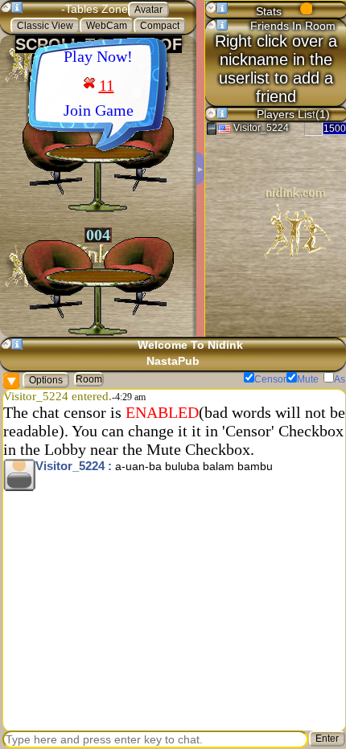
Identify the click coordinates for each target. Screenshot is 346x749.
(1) (322, 114)
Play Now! (98, 56)
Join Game (99, 110)
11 (106, 85)
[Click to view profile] (19, 475)
